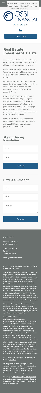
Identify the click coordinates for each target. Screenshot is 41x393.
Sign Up (20, 166)
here (34, 379)
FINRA (11, 360)
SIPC (14, 360)
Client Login (20, 36)
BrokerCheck (14, 268)
